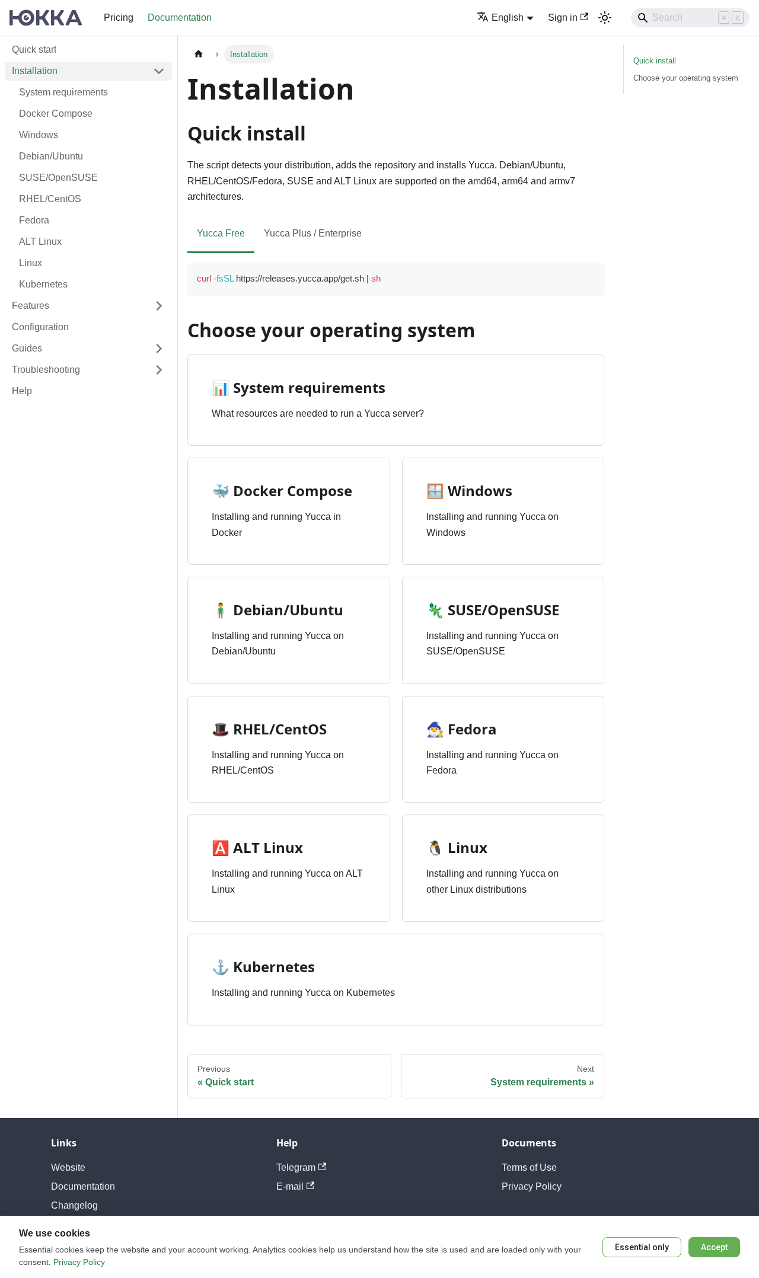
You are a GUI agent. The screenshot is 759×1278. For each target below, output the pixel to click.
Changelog (74, 1205)
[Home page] (198, 54)
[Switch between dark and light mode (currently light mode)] (604, 17)
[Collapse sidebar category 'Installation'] (159, 71)
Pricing (118, 17)
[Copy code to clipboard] (589, 277)
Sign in (563, 17)
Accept (714, 1247)
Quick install (654, 60)
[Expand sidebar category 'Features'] (159, 305)
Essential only (642, 1247)
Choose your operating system (685, 78)
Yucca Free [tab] (221, 233)
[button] (88, 369)
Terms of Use (529, 1167)
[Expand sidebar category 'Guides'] (159, 348)
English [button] (508, 17)
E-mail (290, 1186)
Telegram (295, 1167)
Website (68, 1167)
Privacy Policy (532, 1186)
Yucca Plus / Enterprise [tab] (313, 233)
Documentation (180, 17)
